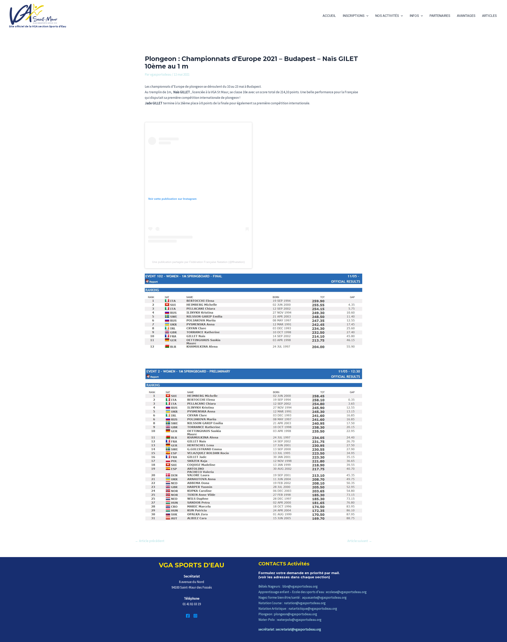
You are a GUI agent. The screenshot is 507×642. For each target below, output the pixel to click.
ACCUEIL (329, 16)
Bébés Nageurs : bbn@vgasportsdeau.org (288, 586)
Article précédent (149, 541)
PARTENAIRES (440, 16)
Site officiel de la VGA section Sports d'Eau (37, 26)
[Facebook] (188, 616)
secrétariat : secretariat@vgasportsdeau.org (289, 629)
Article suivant (359, 541)
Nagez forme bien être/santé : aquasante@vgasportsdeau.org (302, 597)
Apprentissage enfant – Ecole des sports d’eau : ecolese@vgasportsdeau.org (312, 592)
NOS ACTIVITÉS (387, 16)
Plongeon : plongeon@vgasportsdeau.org (287, 614)
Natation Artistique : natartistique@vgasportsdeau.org (297, 608)
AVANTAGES (466, 16)
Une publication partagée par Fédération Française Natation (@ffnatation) (198, 261)
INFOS (414, 16)
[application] (366, 16)
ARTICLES (489, 16)
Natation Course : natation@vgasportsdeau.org (292, 603)
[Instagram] (195, 616)
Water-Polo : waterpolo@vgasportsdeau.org (289, 619)
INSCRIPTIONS (353, 16)
